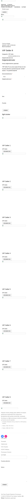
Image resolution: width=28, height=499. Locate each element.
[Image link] (9, 409)
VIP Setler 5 (6, 289)
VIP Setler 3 (6, 217)
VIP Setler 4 (6, 253)
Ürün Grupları (4, 446)
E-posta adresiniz (5, 461)
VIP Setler (10, 54)
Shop (8, 45)
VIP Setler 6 (6, 325)
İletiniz (2, 467)
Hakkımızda (4, 444)
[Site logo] (8, 1)
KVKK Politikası (5, 449)
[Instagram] (6, 436)
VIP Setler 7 (6, 361)
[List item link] (14, 425)
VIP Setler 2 (6, 181)
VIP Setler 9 (6, 397)
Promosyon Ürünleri (6, 452)
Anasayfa (4, 45)
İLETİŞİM (3, 455)
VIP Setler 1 (6, 145)
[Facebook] (2, 436)
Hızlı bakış (4, 142)
